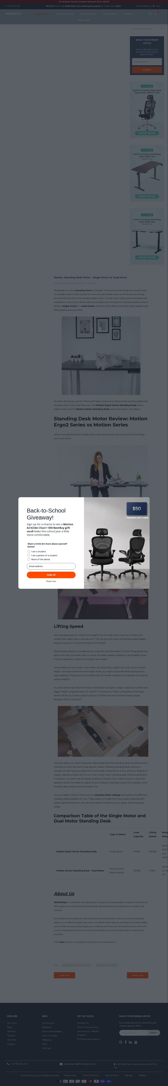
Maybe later (51, 581)
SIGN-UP (51, 574)
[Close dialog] (147, 500)
